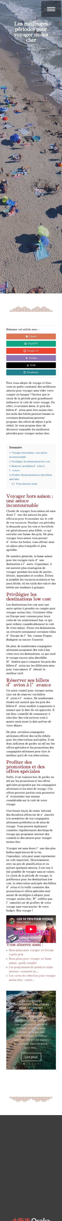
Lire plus (31, 1057)
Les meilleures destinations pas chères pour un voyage (31, 1004)
